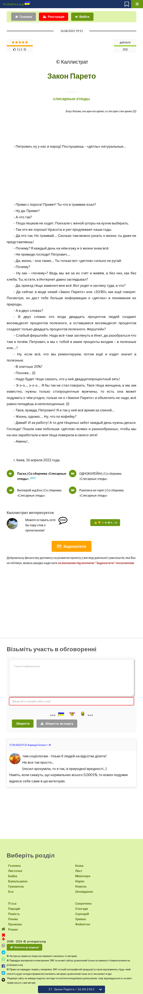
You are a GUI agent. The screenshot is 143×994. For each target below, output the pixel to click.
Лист (78, 871)
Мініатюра (82, 876)
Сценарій (82, 914)
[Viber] (3, 945)
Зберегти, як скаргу (59, 723)
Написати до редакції (26, 947)
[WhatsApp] (3, 959)
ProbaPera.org (13, 4)
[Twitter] (3, 973)
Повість (14, 914)
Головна (26, 16)
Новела (80, 886)
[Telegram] (3, 952)
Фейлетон (82, 924)
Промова (15, 924)
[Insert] (61, 714)
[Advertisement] (71, 175)
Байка (12, 876)
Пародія (14, 908)
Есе (11, 891)
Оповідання (84, 891)
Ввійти (84, 16)
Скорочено (83, 903)
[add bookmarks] (3, 936)
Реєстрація (56, 16)
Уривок (80, 919)
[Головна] (3, 929)
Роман (13, 929)
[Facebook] (3, 966)
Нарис (80, 881)
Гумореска (16, 886)
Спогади (81, 908)
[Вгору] (3, 979)
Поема (13, 919)
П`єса (12, 903)
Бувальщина (17, 881)
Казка (79, 865)
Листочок (15, 871)
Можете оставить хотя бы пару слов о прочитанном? (40, 525)
